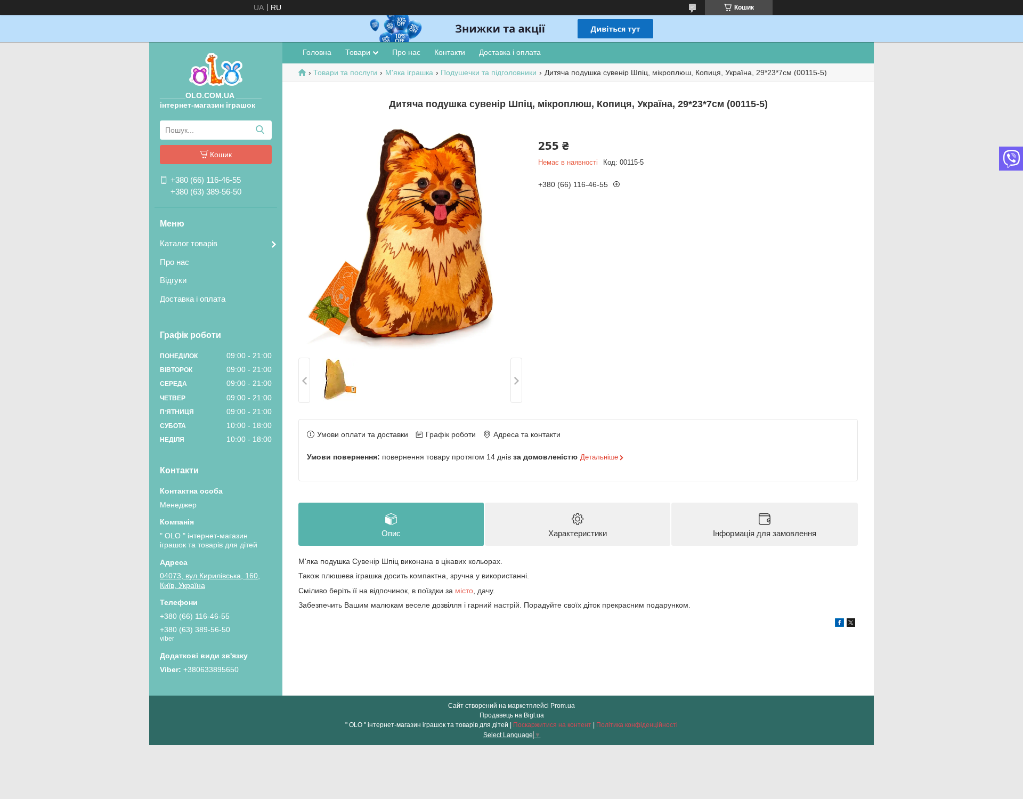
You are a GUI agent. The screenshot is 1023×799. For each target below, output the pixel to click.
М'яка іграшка (409, 72)
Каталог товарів (188, 243)
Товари (357, 52)
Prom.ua (562, 705)
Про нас (174, 262)
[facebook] (839, 624)
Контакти (449, 52)
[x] (851, 624)
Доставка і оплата (192, 298)
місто (464, 590)
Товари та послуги (345, 72)
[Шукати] (260, 130)
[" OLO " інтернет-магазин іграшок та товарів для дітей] (215, 68)
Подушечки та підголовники (489, 72)
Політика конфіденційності (637, 725)
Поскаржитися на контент (552, 725)
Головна (317, 52)
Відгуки (173, 280)
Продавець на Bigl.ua (512, 715)
